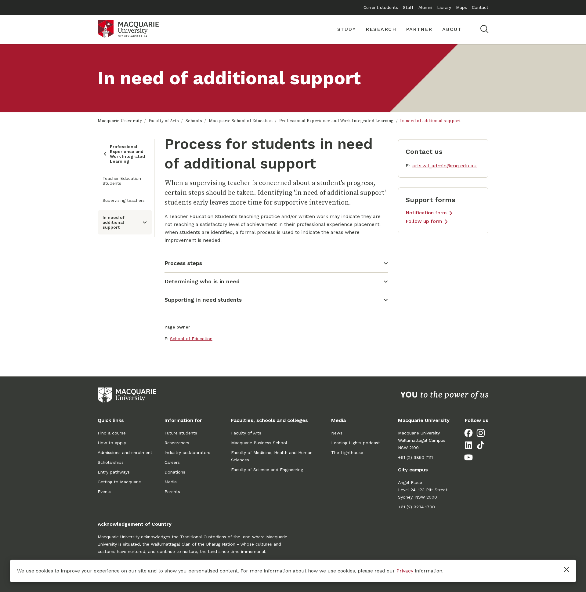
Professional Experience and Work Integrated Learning (336, 121)
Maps (461, 7)
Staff (408, 7)
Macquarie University (120, 121)
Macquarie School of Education (241, 121)
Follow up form (424, 221)
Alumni (425, 7)
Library (444, 7)
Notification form (426, 213)
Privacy (404, 571)
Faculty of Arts (164, 121)
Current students (381, 7)
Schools (194, 121)
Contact (480, 7)
